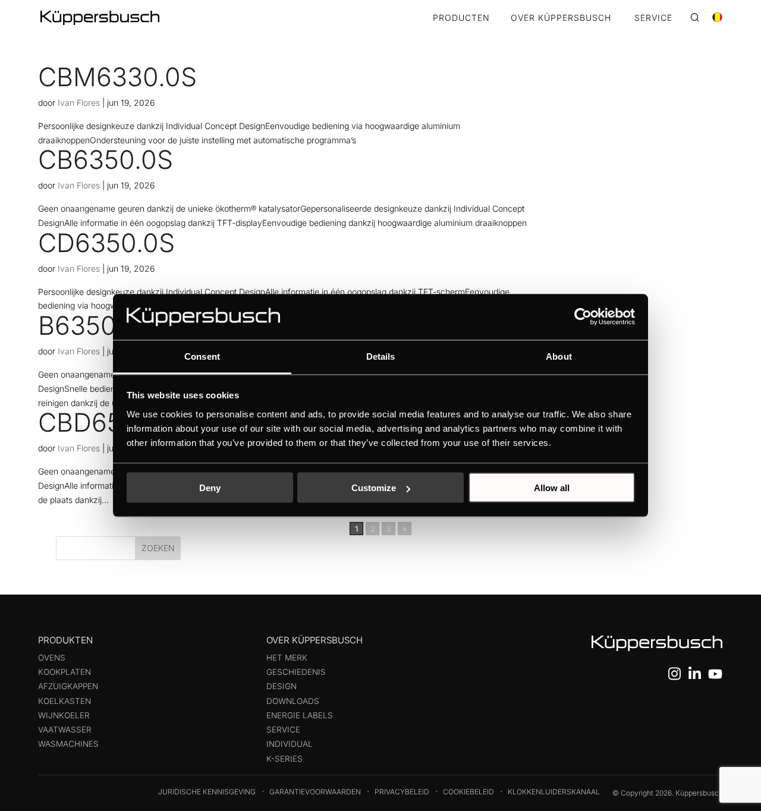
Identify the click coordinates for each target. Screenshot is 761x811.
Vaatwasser (65, 729)
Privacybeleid (402, 791)
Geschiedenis (296, 672)
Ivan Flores (79, 103)
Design (281, 686)
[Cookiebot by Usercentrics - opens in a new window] (583, 317)
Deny (210, 488)
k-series (284, 758)
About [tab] (559, 356)
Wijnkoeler (64, 715)
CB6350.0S (105, 159)
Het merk (286, 657)
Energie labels (299, 715)
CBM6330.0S (117, 76)
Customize (373, 488)
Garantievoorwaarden (315, 791)
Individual (289, 744)
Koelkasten (64, 701)
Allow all (552, 488)
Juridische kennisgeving (207, 791)
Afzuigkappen (68, 686)
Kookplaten (64, 672)
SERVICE (653, 18)
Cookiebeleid (468, 791)
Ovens (51, 657)
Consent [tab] (202, 356)
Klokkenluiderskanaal (554, 791)
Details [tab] (380, 356)
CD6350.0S (106, 242)
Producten (461, 18)
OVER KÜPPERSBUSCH (561, 18)
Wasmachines (68, 744)
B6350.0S (96, 325)
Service (283, 729)
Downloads (292, 701)
